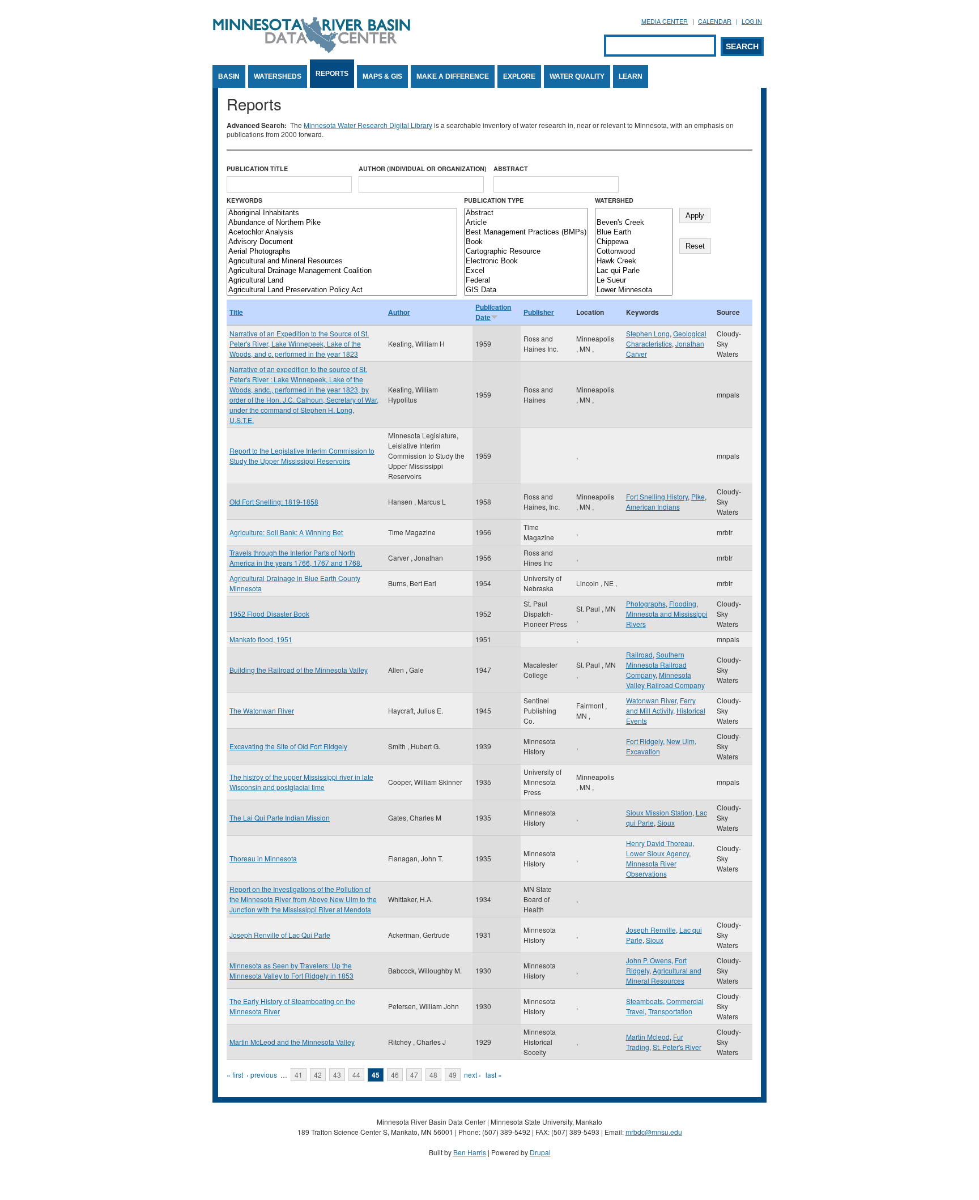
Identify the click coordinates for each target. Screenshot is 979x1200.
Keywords (244, 200)
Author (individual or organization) (423, 168)
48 (433, 1074)
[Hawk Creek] (633, 261)
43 (337, 1074)
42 (318, 1074)
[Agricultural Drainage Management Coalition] (342, 271)
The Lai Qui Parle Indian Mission (279, 817)
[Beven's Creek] (633, 223)
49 (453, 1074)
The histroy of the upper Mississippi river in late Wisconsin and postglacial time (301, 782)
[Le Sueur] (633, 280)
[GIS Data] (526, 290)
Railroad (639, 654)
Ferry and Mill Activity (661, 705)
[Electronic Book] (526, 261)
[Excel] (526, 271)
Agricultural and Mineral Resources (663, 975)
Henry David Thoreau (659, 843)
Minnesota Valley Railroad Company (665, 680)
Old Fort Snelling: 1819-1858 (273, 501)
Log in (752, 21)
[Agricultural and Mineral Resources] (342, 261)
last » (494, 1074)
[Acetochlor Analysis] (342, 232)
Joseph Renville (651, 929)
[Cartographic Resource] (526, 252)
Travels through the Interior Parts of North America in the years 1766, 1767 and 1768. (295, 557)
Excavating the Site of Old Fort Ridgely (288, 746)
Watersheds (277, 76)
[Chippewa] (633, 242)
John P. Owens (648, 960)
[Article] (526, 223)
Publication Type (493, 200)
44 (356, 1074)
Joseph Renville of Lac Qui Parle (279, 934)
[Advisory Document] (342, 242)
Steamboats (644, 1001)
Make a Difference (452, 76)
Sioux (666, 822)
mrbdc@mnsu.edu (653, 1132)
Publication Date (493, 312)
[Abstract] (526, 213)
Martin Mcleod (648, 1036)
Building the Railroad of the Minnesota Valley (298, 669)
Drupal (540, 1152)
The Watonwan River (261, 710)
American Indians (653, 506)
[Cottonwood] (633, 252)
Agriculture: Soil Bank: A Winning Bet (286, 532)
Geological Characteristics (666, 338)
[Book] (526, 242)
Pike (698, 496)
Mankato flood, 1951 (260, 639)
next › (472, 1074)
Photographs (646, 603)
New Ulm (680, 741)
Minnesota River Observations (651, 868)
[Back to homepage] (311, 50)
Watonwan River (651, 700)
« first (235, 1074)
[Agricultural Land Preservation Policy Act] (342, 290)
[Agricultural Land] (342, 280)
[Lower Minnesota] (633, 290)
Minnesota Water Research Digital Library (368, 125)
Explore (519, 76)
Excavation (643, 751)
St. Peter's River (677, 1047)
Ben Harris (469, 1152)
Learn (630, 76)
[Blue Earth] (633, 232)
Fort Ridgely (644, 741)
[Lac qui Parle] (633, 271)
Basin (229, 76)
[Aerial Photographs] (342, 252)
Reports (332, 74)
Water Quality (577, 76)
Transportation (670, 1011)
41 (299, 1074)
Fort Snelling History (657, 496)
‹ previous (261, 1074)
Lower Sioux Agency (657, 853)
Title (236, 312)
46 (395, 1074)
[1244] (633, 213)
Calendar (714, 21)
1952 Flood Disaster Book (269, 613)
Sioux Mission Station (659, 812)
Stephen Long (648, 333)
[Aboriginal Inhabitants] (342, 213)
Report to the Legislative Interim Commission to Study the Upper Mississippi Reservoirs (301, 456)
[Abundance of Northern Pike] (342, 223)
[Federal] (526, 280)
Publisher (538, 312)
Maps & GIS (382, 76)
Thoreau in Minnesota (263, 858)
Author (399, 312)
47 (414, 1074)
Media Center (664, 21)
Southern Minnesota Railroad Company (656, 665)
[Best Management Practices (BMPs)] (526, 232)
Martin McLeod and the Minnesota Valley (292, 1042)
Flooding (682, 603)
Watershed (614, 200)
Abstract (510, 168)
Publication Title (257, 168)
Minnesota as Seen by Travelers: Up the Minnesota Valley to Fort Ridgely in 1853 (291, 970)
